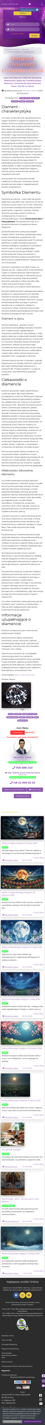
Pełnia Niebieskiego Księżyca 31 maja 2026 (22, 947)
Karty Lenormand (21, 1302)
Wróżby (32, 1302)
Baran (17, 675)
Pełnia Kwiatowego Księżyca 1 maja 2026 (21, 999)
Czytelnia (6, 1154)
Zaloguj (34, 35)
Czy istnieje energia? (11, 1149)
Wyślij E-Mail (36, 790)
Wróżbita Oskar (29, 91)
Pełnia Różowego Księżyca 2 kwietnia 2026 (22, 1048)
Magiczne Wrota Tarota (10, 1349)
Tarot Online (10, 1302)
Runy (3, 1357)
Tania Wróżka (7, 1353)
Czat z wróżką (7, 1340)
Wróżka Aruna (11, 1167)
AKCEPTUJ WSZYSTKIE (32, 1422)
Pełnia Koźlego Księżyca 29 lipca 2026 (19, 843)
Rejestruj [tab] (22, 17)
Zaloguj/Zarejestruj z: (28, 10)
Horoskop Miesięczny (9, 1344)
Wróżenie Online (8, 1336)
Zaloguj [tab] (22, 13)
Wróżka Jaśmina (12, 1221)
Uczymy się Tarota (8, 1205)
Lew (22, 675)
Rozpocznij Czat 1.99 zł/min (14, 790)
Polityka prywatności (9, 1375)
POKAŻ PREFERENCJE (12, 1422)
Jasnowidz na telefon (9, 1355)
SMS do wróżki (7, 1362)
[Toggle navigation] (41, 4)
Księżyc (5, 847)
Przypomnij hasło (17, 33)
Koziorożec (30, 675)
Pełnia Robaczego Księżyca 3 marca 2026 (21, 1100)
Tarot (37, 1302)
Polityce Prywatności (27, 1418)
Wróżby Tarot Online (10, 4)
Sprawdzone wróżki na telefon (22, 1305)
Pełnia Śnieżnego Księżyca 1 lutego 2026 (21, 1253)
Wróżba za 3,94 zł (22, 796)
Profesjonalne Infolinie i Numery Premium (17, 1366)
